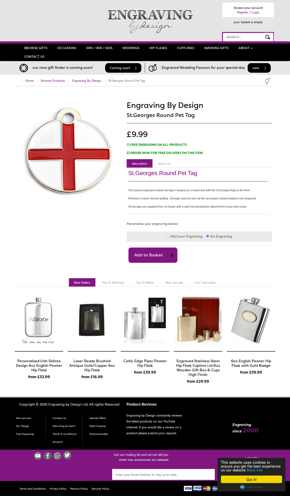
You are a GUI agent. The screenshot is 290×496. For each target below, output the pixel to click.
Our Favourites (205, 282)
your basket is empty (248, 22)
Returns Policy (79, 488)
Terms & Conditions (65, 434)
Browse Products (53, 80)
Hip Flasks (158, 48)
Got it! (251, 479)
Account (58, 442)
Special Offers (97, 418)
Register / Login (248, 12)
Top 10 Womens (113, 282)
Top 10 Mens (145, 282)
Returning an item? (64, 426)
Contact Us (59, 418)
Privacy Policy (58, 488)
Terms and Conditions (32, 488)
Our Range (22, 426)
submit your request (161, 433)
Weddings (130, 48)
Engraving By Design (86, 80)
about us (164, 163)
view (256, 68)
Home (29, 80)
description (139, 163)
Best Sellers (82, 282)
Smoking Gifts (216, 48)
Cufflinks (185, 48)
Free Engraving (25, 434)
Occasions (66, 48)
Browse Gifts (35, 48)
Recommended (98, 434)
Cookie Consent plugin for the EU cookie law (251, 487)
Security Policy (100, 488)
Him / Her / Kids (99, 48)
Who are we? (23, 418)
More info (255, 470)
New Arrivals (174, 282)
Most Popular (97, 426)
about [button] (244, 48)
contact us (34, 57)
